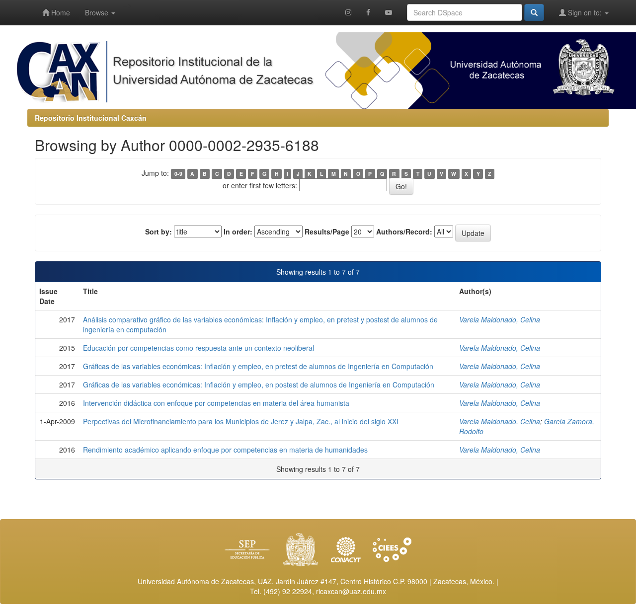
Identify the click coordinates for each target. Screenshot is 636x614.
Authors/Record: (404, 231)
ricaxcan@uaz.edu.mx (351, 591)
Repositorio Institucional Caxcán (91, 118)
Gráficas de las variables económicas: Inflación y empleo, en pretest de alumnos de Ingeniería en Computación (258, 366)
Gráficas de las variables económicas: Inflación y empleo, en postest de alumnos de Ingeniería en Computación (258, 384)
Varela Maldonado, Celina (499, 319)
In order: (238, 231)
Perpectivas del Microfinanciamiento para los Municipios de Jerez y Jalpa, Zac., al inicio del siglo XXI (240, 421)
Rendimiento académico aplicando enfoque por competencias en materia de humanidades (225, 450)
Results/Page (327, 231)
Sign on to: (585, 12)
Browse (97, 12)
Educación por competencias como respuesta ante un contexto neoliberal (198, 348)
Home (59, 12)
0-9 (178, 173)
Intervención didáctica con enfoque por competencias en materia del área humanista (216, 403)
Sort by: (158, 231)
